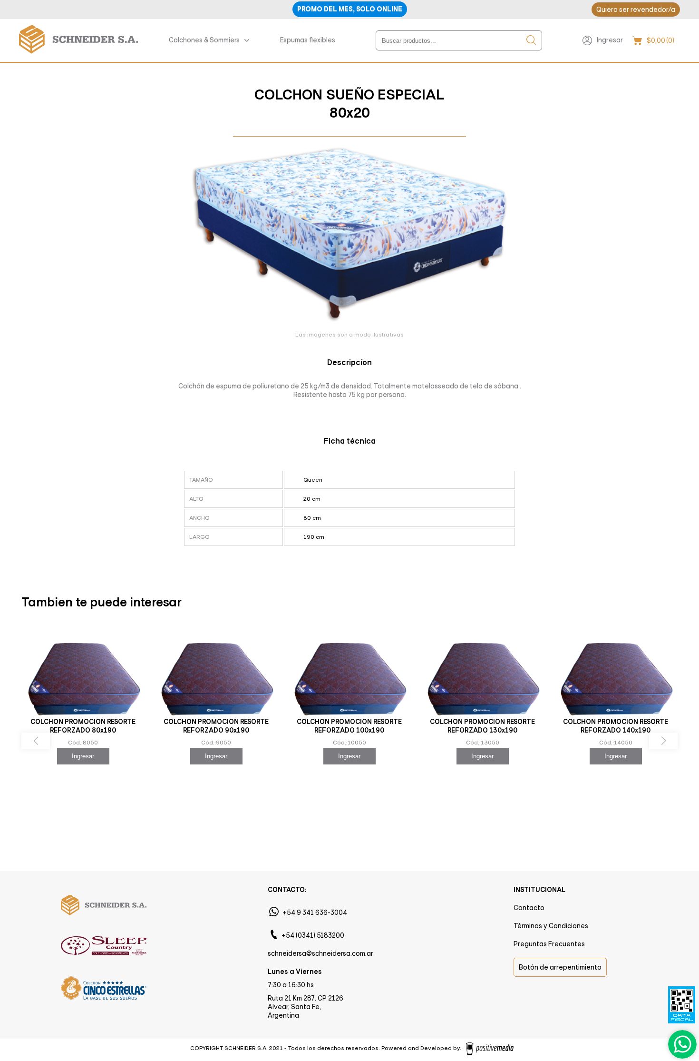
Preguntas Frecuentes (549, 944)
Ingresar (610, 40)
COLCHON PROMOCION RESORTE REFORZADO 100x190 (349, 725)
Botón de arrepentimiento (560, 967)
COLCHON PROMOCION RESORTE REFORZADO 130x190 (482, 725)
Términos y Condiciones (551, 926)
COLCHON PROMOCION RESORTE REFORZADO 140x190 (615, 725)
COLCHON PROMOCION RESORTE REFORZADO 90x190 (216, 725)
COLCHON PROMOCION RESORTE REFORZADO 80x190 (83, 725)
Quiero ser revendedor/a (635, 9)
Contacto (529, 907)
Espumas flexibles (307, 40)
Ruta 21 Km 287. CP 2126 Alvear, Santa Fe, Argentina (305, 1007)
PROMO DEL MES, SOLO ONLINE (349, 9)
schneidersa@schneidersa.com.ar (320, 953)
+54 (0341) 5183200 (313, 935)
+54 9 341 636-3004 (314, 912)
